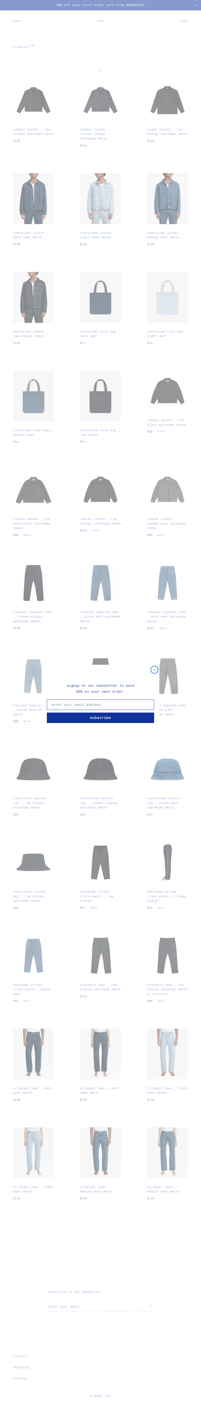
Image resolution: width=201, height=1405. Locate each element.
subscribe (100, 718)
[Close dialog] (154, 669)
